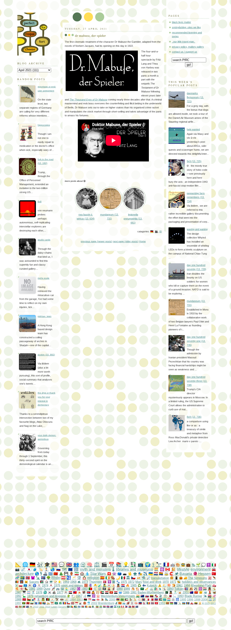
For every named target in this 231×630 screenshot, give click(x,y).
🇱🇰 (167, 603)
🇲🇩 (40, 603)
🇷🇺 (58, 569)
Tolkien (179, 588)
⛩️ (52, 603)
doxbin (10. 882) (46, 354)
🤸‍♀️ (164, 588)
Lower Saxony (58, 606)
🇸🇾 (70, 592)
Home (142, 241)
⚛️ (162, 569)
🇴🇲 (29, 599)
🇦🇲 (118, 599)
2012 (213, 603)
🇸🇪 (22, 578)
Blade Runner (193, 596)
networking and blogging (50, 596)
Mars (138, 581)
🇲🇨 (76, 603)
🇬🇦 (100, 606)
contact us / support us (184, 51)
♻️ (139, 585)
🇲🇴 (56, 603)
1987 (18, 592)
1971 (173, 581)
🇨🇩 (36, 603)
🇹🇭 (152, 603)
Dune (47, 588)
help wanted (193, 129)
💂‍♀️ (209, 588)
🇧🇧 (187, 603)
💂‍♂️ (118, 585)
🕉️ (93, 596)
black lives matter (181, 22)
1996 (190, 599)
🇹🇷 (214, 574)
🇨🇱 (68, 603)
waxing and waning (197, 229)
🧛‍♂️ (93, 592)
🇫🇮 (144, 585)
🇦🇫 (48, 599)
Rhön (55, 578)
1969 (66, 581)
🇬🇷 (50, 574)
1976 (57, 585)
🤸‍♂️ (179, 603)
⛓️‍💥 (23, 569)
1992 (18, 596)
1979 (30, 596)
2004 (204, 599)
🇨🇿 (133, 578)
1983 (84, 588)
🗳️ (119, 574)
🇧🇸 (75, 606)
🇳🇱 (156, 574)
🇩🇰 (104, 581)
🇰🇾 (111, 606)
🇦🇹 (63, 578)
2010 (36, 606)
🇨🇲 (86, 606)
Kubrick (152, 585)
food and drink (152, 581)
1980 (119, 588)
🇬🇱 (214, 585)
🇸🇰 (147, 596)
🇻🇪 (151, 596)
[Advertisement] (123, 519)
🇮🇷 (76, 574)
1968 (73, 581)
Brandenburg (106, 603)
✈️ (145, 574)
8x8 (40, 201)
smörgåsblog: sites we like (186, 27)
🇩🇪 (151, 231)
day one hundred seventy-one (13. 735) (196, 341)
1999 (39, 588)
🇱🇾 (85, 599)
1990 (170, 588)
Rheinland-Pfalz (201, 585)
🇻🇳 (196, 592)
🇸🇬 (89, 599)
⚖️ (97, 564)
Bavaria (186, 574)
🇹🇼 (75, 592)
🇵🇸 (42, 581)
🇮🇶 (116, 592)
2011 (41, 606)
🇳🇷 (175, 603)
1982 (72, 588)
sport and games (72, 585)
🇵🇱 (20, 585)
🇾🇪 (209, 596)
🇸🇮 (93, 599)
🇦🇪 (102, 592)
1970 (165, 581)
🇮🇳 (138, 596)
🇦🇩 (64, 603)
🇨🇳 (55, 574)
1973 (85, 581)
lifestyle (183, 569)
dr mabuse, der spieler (90, 35)
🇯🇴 (160, 599)
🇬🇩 (20, 606)
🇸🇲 (124, 603)
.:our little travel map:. (183, 41)
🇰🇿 (164, 599)
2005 (207, 603)
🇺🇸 (54, 564)
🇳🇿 (142, 596)
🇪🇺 (70, 569)
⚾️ (139, 599)
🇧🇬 (32, 603)
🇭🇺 (205, 588)
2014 (48, 606)
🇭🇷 (123, 585)
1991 (133, 592)
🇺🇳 (25, 585)
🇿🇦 (44, 603)
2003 (79, 599)
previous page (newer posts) (96, 241)
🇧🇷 (122, 599)
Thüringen (95, 581)
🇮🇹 (214, 565)
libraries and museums (134, 569)
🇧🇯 (71, 606)
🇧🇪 (17, 581)
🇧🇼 (79, 606)
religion (93, 578)
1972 (131, 581)
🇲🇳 (143, 599)
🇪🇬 (107, 592)
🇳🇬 (118, 606)
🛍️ (156, 588)
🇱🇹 (196, 603)
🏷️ (41, 569)
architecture (24, 574)
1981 (32, 588)
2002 (94, 603)
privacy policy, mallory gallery (188, 46)
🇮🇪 (107, 578)
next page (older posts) (126, 241)
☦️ (109, 581)
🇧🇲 (16, 606)
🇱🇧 (210, 578)
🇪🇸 (102, 578)
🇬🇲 (104, 606)
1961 (179, 585)
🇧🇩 (68, 606)
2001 (185, 592)
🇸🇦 (142, 588)
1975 (124, 581)
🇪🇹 (97, 606)
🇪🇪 (89, 596)
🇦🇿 (183, 603)
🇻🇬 (136, 606)
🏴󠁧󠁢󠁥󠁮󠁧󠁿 (21, 588)
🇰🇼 (126, 599)
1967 (79, 596)
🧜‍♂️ (66, 588)
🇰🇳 (23, 606)
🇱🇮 (140, 603)
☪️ (78, 588)
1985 (133, 585)
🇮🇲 (24, 599)
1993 (180, 596)
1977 (60, 592)
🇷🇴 (148, 603)
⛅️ (164, 585)
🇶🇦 (170, 596)
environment (200, 569)
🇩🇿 (93, 606)
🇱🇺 (169, 599)
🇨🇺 (186, 588)
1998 (197, 599)
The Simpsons (197, 578)
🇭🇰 (111, 592)
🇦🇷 (210, 599)
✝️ (208, 565)
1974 (45, 585)
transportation (160, 578)
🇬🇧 (69, 564)
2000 (112, 599)
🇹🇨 (27, 606)
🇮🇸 (43, 578)
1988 (18, 599)
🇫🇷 (166, 564)
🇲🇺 (171, 603)
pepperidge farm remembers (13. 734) (196, 197)
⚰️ (113, 578)
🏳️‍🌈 (161, 574)
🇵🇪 (122, 606)
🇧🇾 (82, 606)
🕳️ (124, 574)
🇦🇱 (28, 603)
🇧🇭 (152, 599)
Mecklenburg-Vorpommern (118, 596)
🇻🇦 (60, 581)
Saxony (34, 581)
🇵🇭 (126, 606)
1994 (72, 599)
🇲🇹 (147, 599)
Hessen (204, 574)
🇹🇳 (156, 603)
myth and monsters (95, 569)
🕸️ (173, 599)
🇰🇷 (49, 592)
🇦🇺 (191, 592)
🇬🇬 (136, 603)
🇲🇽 (123, 578)
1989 (127, 588)
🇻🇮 (31, 606)
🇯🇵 (29, 569)
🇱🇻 (72, 603)
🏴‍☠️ (104, 588)
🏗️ (137, 588)
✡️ (200, 588)
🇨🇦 (167, 569)
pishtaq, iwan (44, 316)
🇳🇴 (27, 578)
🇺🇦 (150, 574)
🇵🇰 (166, 592)
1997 (18, 603)
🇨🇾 (52, 599)
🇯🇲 (23, 603)
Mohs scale (43, 278)
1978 (39, 592)
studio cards (44, 239)
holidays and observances (199, 581)
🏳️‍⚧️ (28, 592)
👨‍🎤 (104, 585)
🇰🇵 (88, 592)
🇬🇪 (98, 599)
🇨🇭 (109, 574)
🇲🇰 (120, 603)
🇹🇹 (133, 606)
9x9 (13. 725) (194, 161)
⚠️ (160, 585)
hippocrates (44, 125)
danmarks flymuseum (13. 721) (195, 97)
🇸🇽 (129, 606)
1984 (187, 585)
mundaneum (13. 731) (109, 216)
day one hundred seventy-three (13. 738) (197, 381)
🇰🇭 (107, 606)
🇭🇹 (156, 599)
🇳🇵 (144, 603)
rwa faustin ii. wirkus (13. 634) (86, 216)
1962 (162, 603)
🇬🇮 (192, 603)
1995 (183, 599)
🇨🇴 (89, 606)
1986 (126, 592)
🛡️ (79, 578)
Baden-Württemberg (151, 592)
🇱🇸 (115, 606)
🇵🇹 (90, 588)
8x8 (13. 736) (194, 416)
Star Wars (98, 574)
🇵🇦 (33, 599)
